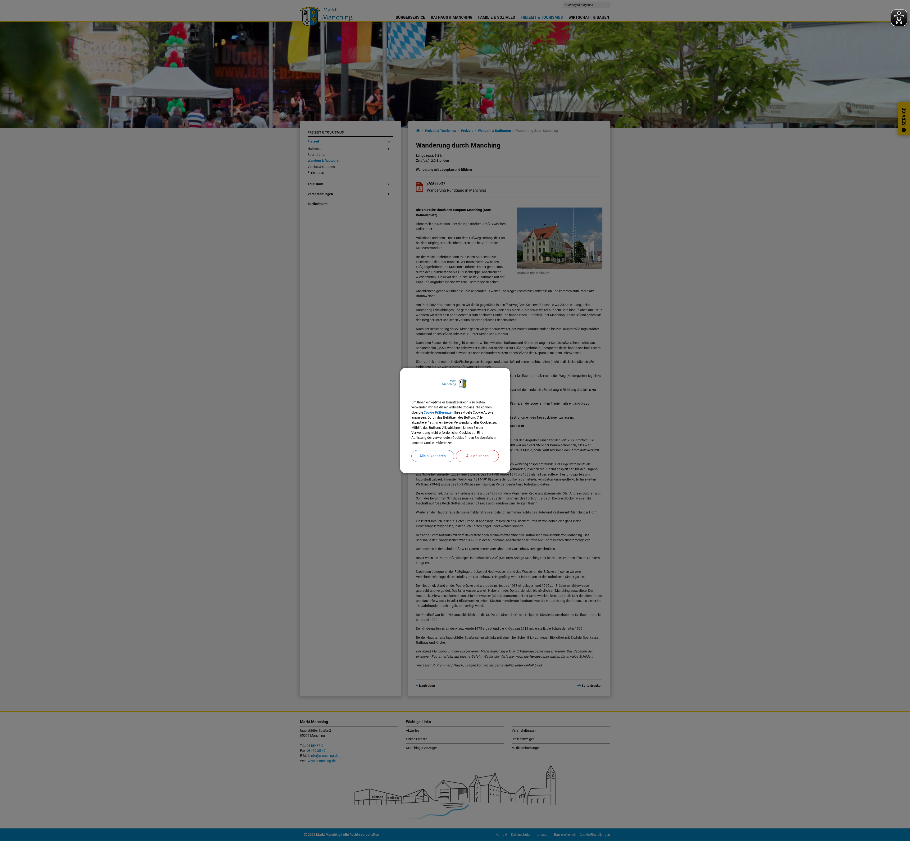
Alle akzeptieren (432, 456)
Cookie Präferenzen (439, 412)
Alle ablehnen (477, 456)
